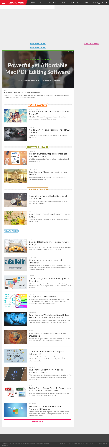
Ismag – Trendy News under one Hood (82, 444)
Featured (27, 7)
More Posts (37, 421)
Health (71, 3)
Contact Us (95, 3)
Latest (81, 7)
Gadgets (42, 3)
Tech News (53, 3)
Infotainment (82, 3)
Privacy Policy (102, 444)
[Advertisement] (54, 25)
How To (63, 3)
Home (33, 3)
